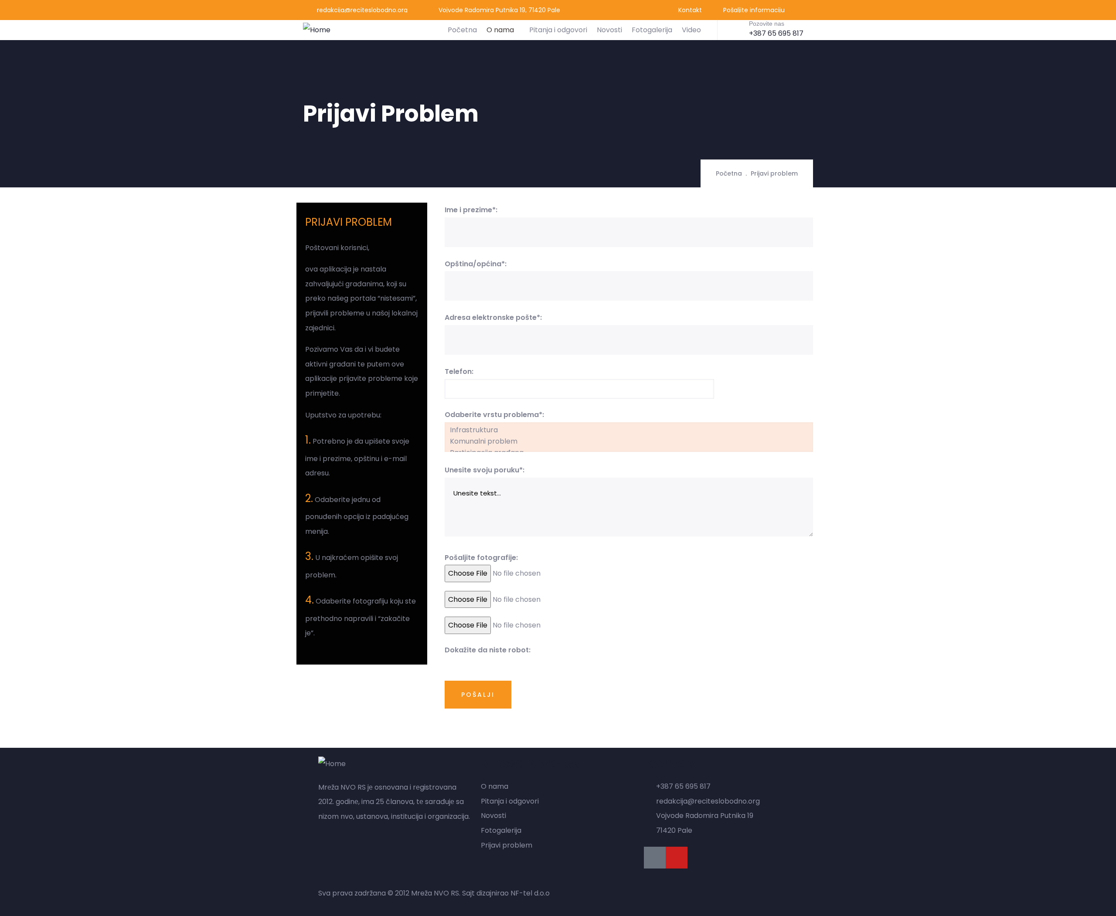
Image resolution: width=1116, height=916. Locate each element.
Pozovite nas (766, 23)
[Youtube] (676, 858)
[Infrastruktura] (629, 430)
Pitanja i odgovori (558, 30)
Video (691, 30)
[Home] (316, 30)
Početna (462, 30)
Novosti (609, 30)
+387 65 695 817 (776, 33)
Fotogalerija (652, 30)
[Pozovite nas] (735, 29)
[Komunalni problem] (629, 441)
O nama (500, 30)
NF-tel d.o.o (530, 893)
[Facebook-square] (655, 858)
